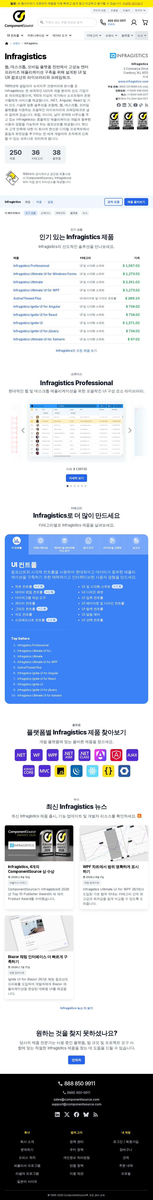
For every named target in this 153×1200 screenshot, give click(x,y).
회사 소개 (27, 1142)
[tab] (68, 486)
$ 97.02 (134, 339)
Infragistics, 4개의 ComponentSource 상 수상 (31, 869)
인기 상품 (31, 212)
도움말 (114, 10)
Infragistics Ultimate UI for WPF (36, 290)
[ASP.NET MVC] (45, 771)
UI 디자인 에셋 (92, 592)
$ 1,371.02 (131, 323)
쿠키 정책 (76, 1150)
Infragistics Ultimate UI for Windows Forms (44, 274)
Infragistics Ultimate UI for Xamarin (39, 339)
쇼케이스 (45, 212)
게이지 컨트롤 (25, 603)
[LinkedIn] (57, 1114)
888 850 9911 (79, 1083)
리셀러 (126, 10)
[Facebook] (76, 1114)
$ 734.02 (133, 306)
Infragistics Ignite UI (28, 323)
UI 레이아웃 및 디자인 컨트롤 (98, 298)
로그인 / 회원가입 (126, 1142)
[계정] (134, 22)
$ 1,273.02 (131, 274)
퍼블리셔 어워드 (18, 882)
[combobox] (67, 22)
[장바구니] (145, 22)
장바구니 (126, 1150)
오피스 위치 (27, 1158)
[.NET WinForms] (37, 755)
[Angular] (100, 755)
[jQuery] (76, 771)
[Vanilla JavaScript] (108, 771)
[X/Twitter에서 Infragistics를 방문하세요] (130, 105)
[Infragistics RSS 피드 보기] (146, 105)
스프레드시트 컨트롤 (30, 620)
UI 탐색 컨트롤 (92, 609)
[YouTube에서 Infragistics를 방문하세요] (135, 105)
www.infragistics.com (133, 81)
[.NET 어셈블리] (68, 755)
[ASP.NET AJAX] (132, 755)
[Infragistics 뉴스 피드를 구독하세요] (139, 816)
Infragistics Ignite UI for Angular (36, 306)
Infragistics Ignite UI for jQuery (36, 331)
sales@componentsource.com (76, 1099)
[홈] (7, 43)
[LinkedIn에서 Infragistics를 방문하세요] (124, 105)
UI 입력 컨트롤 (92, 598)
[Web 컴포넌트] (124, 771)
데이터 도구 (60, 35)
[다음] (130, 430)
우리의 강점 (99, 10)
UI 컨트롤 (13, 35)
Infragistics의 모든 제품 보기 (76, 351)
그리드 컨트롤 (25, 609)
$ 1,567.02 (131, 266)
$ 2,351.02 (131, 282)
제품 (39, 201)
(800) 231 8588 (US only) (133, 86)
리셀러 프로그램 (27, 1173)
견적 (126, 1158)
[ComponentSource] (19, 19)
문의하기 (27, 1150)
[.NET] (21, 755)
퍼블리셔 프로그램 (27, 1166)
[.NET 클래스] (84, 755)
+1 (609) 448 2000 (137, 90)
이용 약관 (76, 1173)
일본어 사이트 (27, 1181)
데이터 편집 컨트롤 (29, 592)
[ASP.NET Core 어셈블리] (29, 771)
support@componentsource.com (76, 1104)
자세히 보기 (76, 478)
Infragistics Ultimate (28, 282)
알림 (50, 201)
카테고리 (92, 35)
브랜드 (110, 35)
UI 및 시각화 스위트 (92, 265)
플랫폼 (126, 35)
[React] (92, 771)
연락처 (76, 1060)
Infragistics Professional (31, 266)
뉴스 (140, 35)
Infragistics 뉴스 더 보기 (76, 1008)
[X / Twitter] (67, 1114)
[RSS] (95, 1114)
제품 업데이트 (91, 882)
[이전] (23, 430)
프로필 (126, 1173)
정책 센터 (76, 1142)
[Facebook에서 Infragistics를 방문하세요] (118, 105)
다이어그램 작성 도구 (30, 598)
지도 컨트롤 (23, 614)
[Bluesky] (86, 1114)
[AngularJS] (116, 755)
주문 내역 (126, 1166)
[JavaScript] (61, 771)
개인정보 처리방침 (76, 1158)
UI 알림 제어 (91, 614)
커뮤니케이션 (35, 35)
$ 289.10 (132, 298)
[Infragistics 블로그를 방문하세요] (141, 105)
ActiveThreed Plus (27, 298)
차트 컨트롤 (23, 586)
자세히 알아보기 (133, 3)
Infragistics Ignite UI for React (35, 315)
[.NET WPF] (53, 755)
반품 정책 (76, 1166)
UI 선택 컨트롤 (92, 620)
